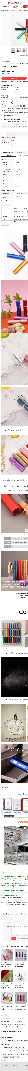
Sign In (3, 146)
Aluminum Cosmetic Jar (20, 1024)
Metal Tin (17, 1026)
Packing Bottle (18, 10)
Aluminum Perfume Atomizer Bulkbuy (11, 1057)
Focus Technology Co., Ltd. (18, 1065)
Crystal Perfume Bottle (8, 1040)
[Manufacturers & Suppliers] (14, 2)
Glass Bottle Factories (20, 1047)
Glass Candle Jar (18, 1021)
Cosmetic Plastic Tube (6, 1024)
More (2, 1060)
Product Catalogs (22, 1018)
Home (2, 10)
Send (14, 938)
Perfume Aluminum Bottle (8, 1054)
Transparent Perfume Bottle (22, 1040)
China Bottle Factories (7, 1047)
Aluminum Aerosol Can (6, 1026)
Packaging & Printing (9, 10)
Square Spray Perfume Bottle (9, 1050)
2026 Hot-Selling (5, 1021)
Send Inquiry (14, 78)
